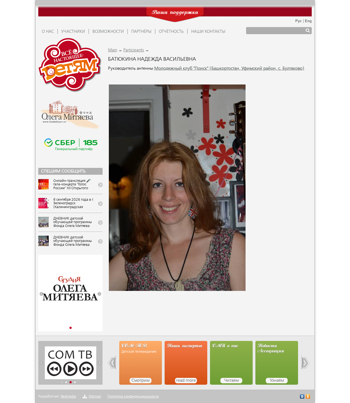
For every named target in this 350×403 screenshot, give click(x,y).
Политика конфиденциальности (133, 396)
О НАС (48, 32)
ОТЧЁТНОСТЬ (171, 32)
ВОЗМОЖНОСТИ (108, 32)
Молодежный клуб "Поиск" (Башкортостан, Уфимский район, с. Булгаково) (229, 68)
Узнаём (277, 380)
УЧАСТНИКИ (73, 32)
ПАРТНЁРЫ (141, 32)
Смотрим (141, 380)
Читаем (231, 380)
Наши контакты (208, 32)
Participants (133, 50)
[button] (41, 294)
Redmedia (68, 396)
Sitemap (95, 396)
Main (112, 50)
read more (186, 380)
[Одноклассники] (308, 397)
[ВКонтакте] (302, 397)
